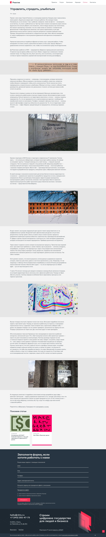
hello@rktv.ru (17, 515)
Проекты (54, 2)
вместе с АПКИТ (58, 530)
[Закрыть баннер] (95, 535)
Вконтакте (13, 529)
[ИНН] (53, 466)
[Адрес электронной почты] (53, 480)
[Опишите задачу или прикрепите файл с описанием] (53, 485)
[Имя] (53, 470)
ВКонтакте (22, 406)
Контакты (93, 2)
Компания (69, 2)
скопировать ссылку (42, 406)
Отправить (23, 500)
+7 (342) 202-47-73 (20, 517)
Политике (41, 504)
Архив (14, 13)
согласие (37, 503)
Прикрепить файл (23, 490)
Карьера (78, 2)
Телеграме (29, 406)
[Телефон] (53, 475)
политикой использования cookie (70, 535)
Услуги (62, 2)
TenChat (21, 529)
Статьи (85, 2)
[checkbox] (31, 493)
